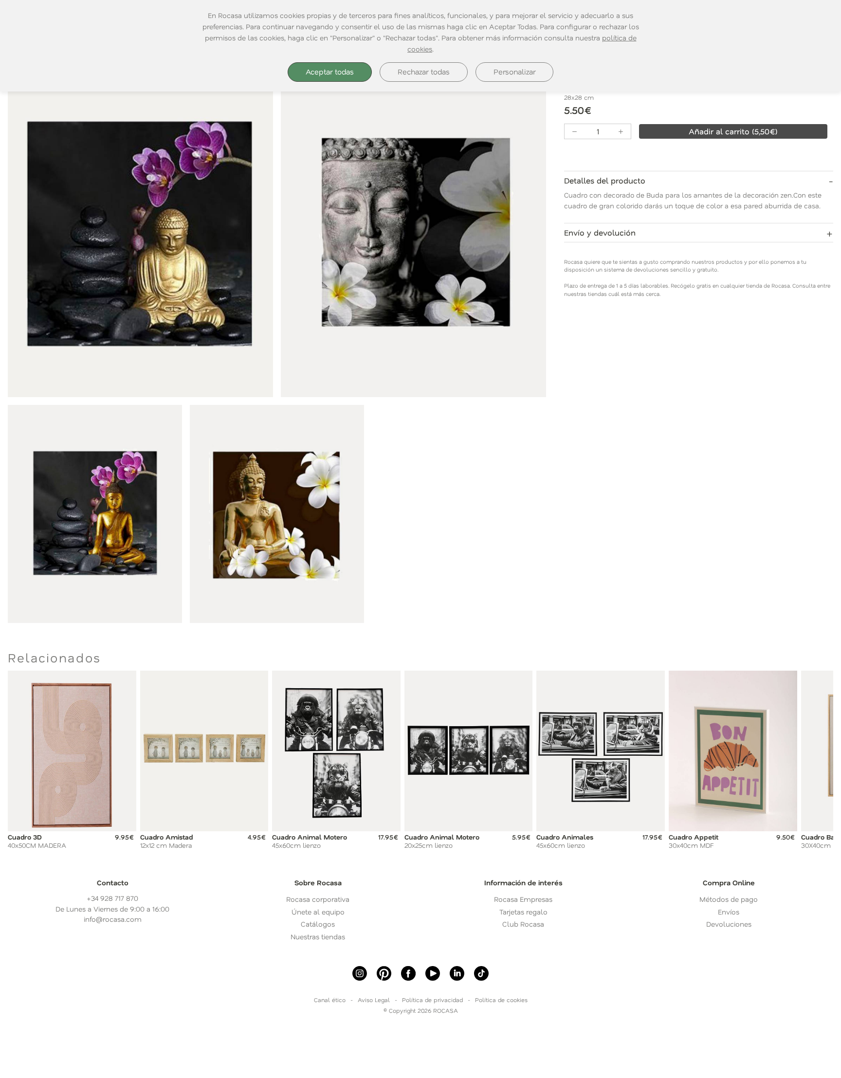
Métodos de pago (728, 899)
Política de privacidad (432, 1000)
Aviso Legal (374, 1000)
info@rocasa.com (113, 919)
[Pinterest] (384, 973)
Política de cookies (501, 1000)
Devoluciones (728, 924)
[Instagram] (359, 973)
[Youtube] (432, 973)
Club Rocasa (523, 924)
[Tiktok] (481, 973)
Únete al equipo (318, 911)
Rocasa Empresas (523, 899)
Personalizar (514, 71)
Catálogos (318, 924)
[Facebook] (408, 973)
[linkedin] (457, 973)
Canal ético (330, 1000)
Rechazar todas (424, 71)
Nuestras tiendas (318, 936)
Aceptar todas (330, 71)
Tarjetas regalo (523, 911)
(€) (733, 131)
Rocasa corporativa (317, 899)
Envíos (728, 911)
